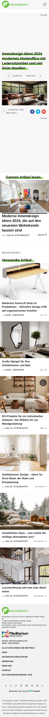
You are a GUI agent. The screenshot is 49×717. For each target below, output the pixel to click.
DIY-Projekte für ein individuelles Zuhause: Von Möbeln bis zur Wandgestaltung (22, 420)
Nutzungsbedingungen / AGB (17, 675)
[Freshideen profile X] (32, 686)
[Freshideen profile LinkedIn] (37, 686)
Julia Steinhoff (18, 235)
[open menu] (44, 4)
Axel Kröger (14, 315)
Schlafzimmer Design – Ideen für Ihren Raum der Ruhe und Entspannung (22, 478)
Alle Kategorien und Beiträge (18, 648)
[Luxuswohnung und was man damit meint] (24, 565)
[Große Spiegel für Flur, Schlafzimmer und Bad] (24, 339)
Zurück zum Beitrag (15, 111)
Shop (4, 652)
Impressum (7, 661)
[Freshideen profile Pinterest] (21, 686)
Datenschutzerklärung (15, 657)
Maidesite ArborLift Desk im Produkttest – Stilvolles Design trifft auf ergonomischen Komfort (24, 307)
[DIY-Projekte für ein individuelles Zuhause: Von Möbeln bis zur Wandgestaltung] (24, 394)
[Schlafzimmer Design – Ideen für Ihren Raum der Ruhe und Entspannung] (24, 452)
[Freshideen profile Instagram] (11, 686)
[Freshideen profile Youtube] (26, 686)
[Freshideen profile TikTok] (16, 686)
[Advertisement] (24, 32)
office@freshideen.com (18, 641)
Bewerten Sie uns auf (19, 691)
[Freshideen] (15, 4)
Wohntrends (11, 253)
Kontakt (6, 670)
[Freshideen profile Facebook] (6, 686)
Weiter (31, 76)
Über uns (7, 666)
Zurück (17, 76)
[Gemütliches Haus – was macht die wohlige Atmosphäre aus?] (24, 511)
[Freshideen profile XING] (43, 686)
